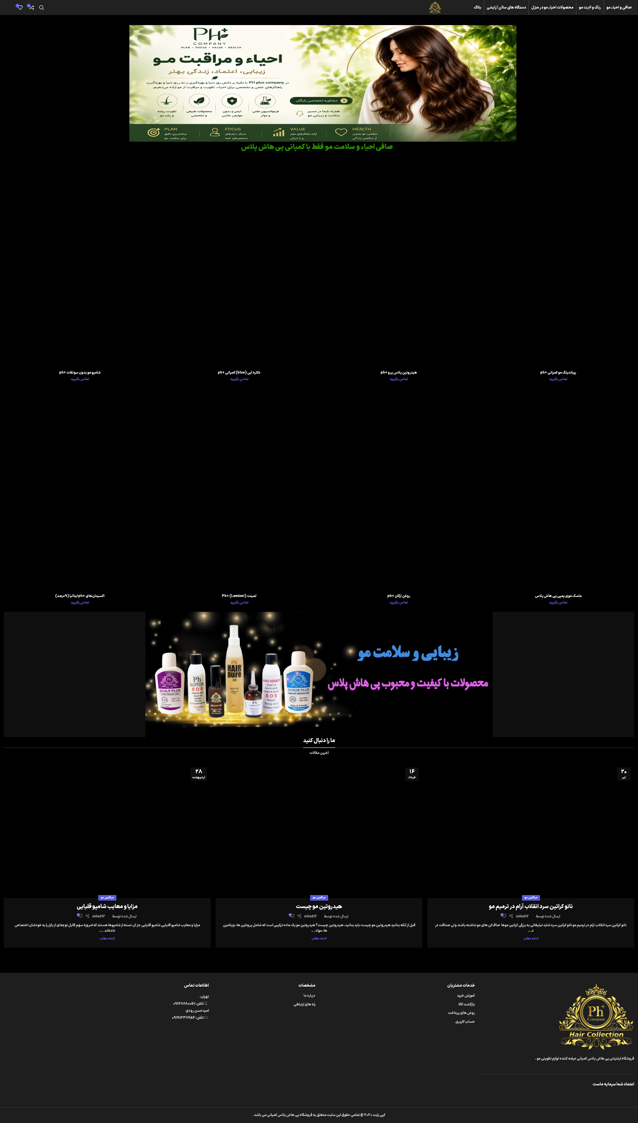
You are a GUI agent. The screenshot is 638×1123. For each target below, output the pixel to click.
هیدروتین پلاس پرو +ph (399, 372)
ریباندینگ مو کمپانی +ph (558, 372)
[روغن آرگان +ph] (399, 490)
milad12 (522, 916)
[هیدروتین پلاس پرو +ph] (399, 266)
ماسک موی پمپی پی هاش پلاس (558, 596)
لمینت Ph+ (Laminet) (239, 596)
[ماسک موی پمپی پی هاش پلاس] (558, 490)
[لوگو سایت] (435, 7)
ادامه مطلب (530, 938)
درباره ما (309, 995)
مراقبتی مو (530, 898)
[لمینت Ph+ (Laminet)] (239, 490)
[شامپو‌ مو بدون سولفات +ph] (80, 266)
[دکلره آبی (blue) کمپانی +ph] (239, 266)
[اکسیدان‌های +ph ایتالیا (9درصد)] (80, 490)
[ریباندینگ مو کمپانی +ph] (558, 266)
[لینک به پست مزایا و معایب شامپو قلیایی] (107, 831)
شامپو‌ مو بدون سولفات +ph (80, 372)
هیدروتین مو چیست (319, 907)
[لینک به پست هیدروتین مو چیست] (319, 831)
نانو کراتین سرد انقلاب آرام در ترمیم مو (531, 907)
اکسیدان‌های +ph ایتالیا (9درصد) (79, 596)
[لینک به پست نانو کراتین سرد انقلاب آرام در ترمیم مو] (530, 831)
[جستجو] (42, 8)
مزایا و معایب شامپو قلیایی (107, 907)
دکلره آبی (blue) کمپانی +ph (239, 372)
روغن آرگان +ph (398, 596)
